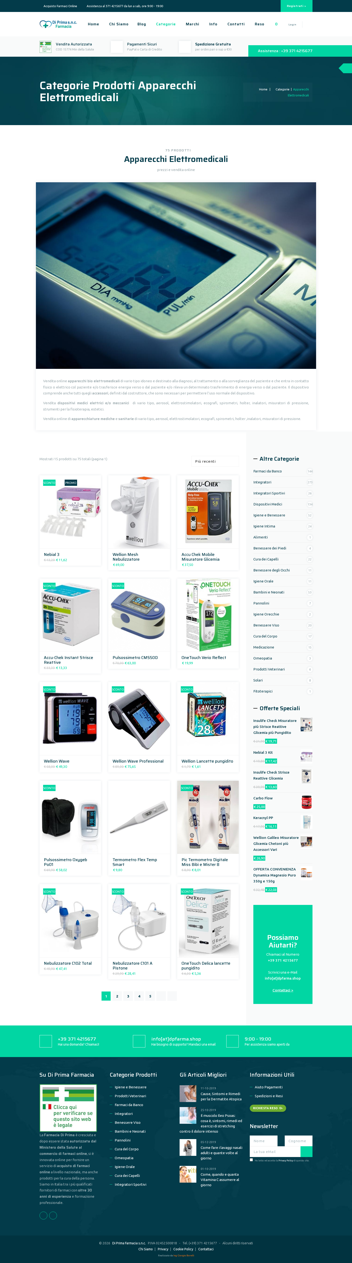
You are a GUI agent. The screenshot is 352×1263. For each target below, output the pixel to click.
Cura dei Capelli (265, 559)
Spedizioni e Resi (269, 1096)
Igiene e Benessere (269, 515)
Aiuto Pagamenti (269, 1087)
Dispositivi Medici (267, 504)
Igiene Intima (264, 526)
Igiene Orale (263, 581)
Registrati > (296, 6)
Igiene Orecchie (266, 614)
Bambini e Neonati (268, 592)
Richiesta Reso (265, 1108)
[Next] (161, 996)
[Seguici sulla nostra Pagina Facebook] (268, 6)
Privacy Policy (285, 1160)
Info (212, 24)
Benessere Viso (266, 625)
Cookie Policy (183, 1249)
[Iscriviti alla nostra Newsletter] (306, 1151)
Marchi (192, 24)
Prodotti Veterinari (269, 669)
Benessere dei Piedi (269, 548)
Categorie (165, 24)
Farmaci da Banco (267, 471)
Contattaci (206, 1249)
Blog (141, 24)
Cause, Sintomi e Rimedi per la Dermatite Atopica (221, 1096)
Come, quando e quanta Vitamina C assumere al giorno (220, 1179)
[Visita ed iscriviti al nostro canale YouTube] (274, 6)
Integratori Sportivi (269, 493)
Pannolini (261, 603)
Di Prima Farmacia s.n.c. (129, 1243)
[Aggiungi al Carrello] (64, 543)
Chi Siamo (118, 24)
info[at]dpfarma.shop (283, 978)
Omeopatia (262, 658)
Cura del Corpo (265, 636)
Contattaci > (283, 990)
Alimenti (260, 537)
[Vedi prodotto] (75, 543)
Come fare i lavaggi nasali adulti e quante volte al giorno (221, 1153)
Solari (258, 680)
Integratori (262, 482)
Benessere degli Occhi (271, 570)
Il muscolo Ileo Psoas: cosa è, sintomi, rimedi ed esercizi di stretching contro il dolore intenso (211, 1123)
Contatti (235, 24)
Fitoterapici (263, 691)
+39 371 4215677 (283, 960)
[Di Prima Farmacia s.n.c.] (58, 24)
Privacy (163, 1249)
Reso (259, 24)
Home (93, 24)
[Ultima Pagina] (172, 996)
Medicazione (263, 647)
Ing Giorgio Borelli (183, 1255)
